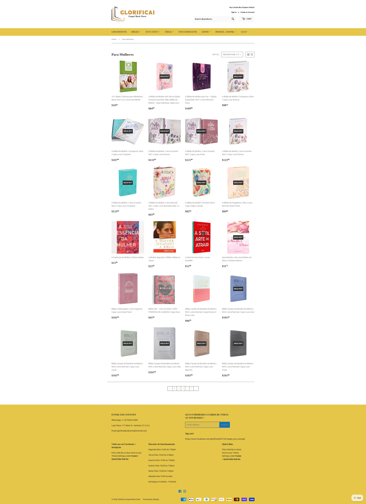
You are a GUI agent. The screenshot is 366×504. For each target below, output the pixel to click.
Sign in (234, 12)
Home (114, 39)
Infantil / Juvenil (225, 32)
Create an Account (247, 12)
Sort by (215, 54)
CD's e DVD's (152, 32)
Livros (205, 32)
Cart (249, 19)
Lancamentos (119, 32)
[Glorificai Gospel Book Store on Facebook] (179, 492)
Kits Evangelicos (188, 32)
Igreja (168, 32)
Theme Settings (118, 456)
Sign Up (224, 425)
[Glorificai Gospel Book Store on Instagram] (184, 492)
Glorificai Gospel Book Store (129, 499)
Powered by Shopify (151, 499)
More (244, 32)
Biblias (135, 32)
